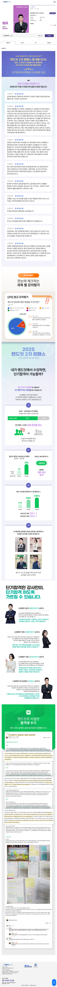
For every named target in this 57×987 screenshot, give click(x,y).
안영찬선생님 (33, 15)
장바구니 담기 (40, 35)
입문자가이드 (54, 983)
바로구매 (49, 35)
